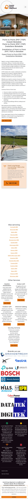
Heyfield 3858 (14, 242)
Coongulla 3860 (14, 227)
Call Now (14, 497)
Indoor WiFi (21, 284)
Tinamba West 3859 (14, 261)
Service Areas (5, 473)
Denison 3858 (14, 250)
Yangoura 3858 (14, 273)
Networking (4, 452)
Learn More (7, 303)
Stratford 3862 (14, 266)
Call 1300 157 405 (6, 120)
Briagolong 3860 (14, 237)
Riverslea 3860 (14, 235)
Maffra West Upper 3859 (14, 255)
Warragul (4, 429)
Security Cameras (14, 328)
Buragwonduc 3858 (14, 240)
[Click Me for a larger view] (14, 143)
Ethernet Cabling (21, 306)
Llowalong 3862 (14, 258)
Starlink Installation (7, 284)
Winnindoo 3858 (14, 276)
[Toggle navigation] (25, 7)
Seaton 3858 (14, 268)
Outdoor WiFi (7, 306)
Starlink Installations (22, 429)
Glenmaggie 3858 (14, 245)
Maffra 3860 (14, 232)
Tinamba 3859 (14, 263)
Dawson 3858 (14, 253)
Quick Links (5, 470)
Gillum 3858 (14, 248)
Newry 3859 (14, 271)
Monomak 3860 (14, 229)
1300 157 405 (13, 183)
